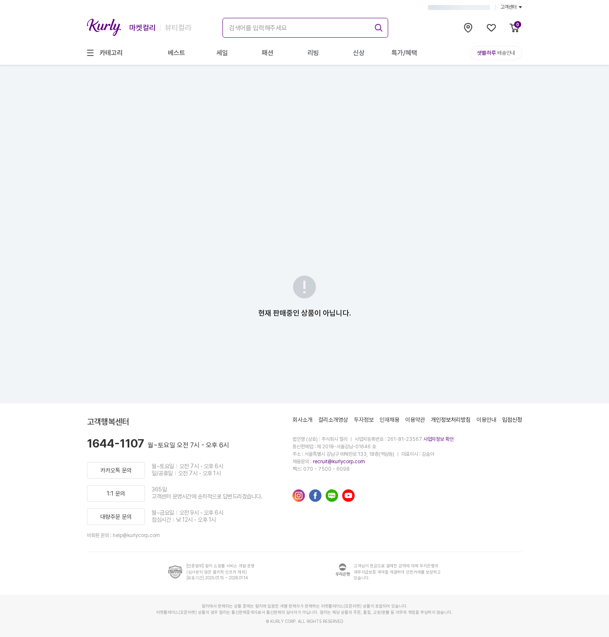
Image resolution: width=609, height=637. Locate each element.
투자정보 (364, 419)
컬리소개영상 (333, 419)
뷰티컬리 (178, 27)
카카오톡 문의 (116, 470)
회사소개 (302, 419)
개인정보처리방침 (451, 419)
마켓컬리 (142, 27)
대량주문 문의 (116, 516)
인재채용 (389, 419)
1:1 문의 (116, 493)
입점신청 (512, 419)
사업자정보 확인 (438, 439)
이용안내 (486, 419)
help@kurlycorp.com (136, 535)
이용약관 (415, 419)
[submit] (377, 26)
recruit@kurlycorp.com (339, 461)
